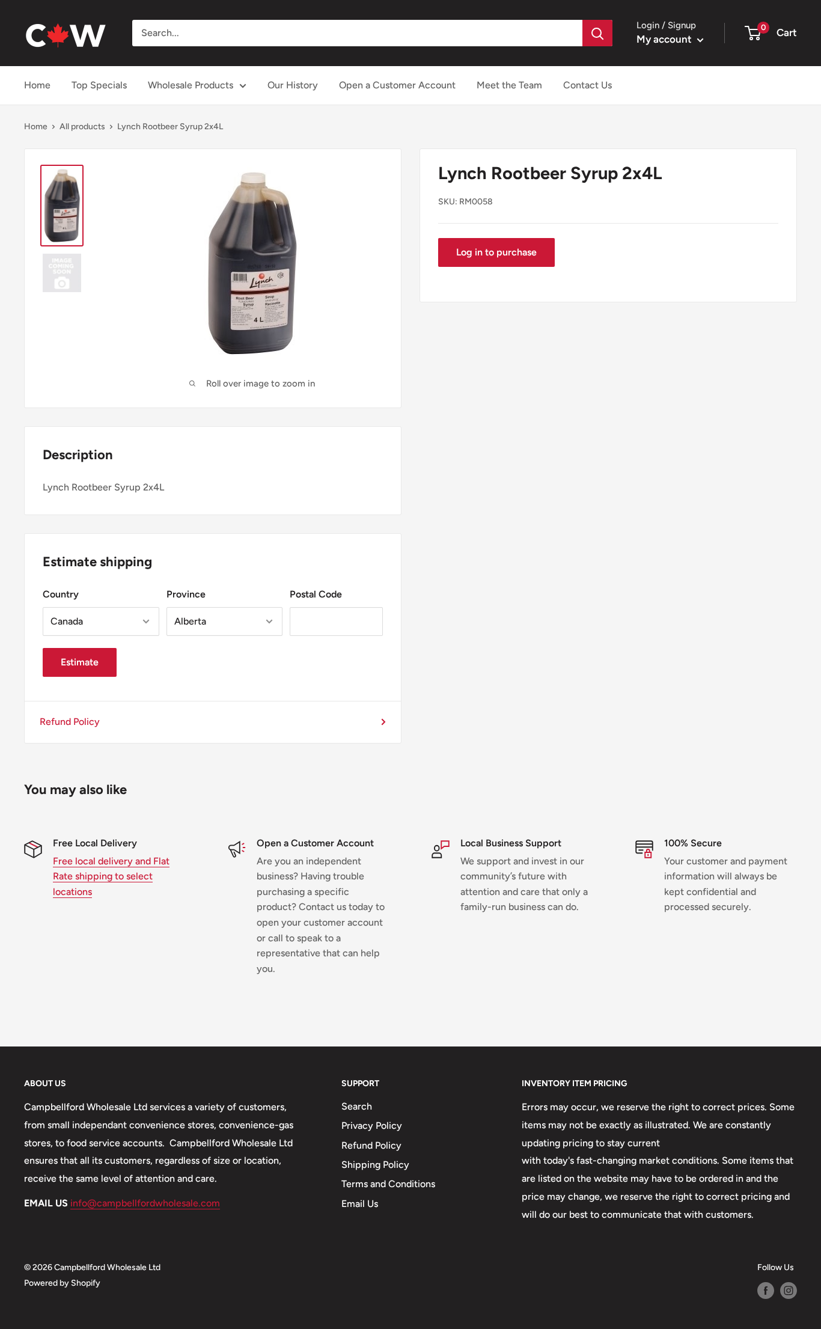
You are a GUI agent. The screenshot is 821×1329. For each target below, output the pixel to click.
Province (186, 594)
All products (82, 126)
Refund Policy (70, 721)
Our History (292, 85)
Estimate (80, 662)
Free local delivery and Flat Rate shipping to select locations (111, 876)
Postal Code (316, 594)
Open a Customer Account (397, 85)
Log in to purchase (496, 252)
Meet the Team (509, 85)
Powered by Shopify (62, 1283)
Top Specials (99, 85)
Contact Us (587, 85)
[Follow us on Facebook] (765, 1290)
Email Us (359, 1203)
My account (665, 39)
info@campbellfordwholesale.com (145, 1203)
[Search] (597, 33)
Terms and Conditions (388, 1184)
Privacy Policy (371, 1125)
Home (37, 85)
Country (61, 594)
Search (356, 1106)
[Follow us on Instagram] (788, 1290)
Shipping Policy (375, 1164)
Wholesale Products (190, 85)
